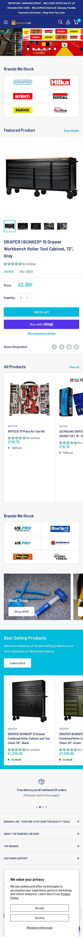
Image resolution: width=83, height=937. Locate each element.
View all (74, 367)
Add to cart (41, 312)
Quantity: (10, 297)
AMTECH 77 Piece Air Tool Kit (26, 431)
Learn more (17, 663)
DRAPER (9, 271)
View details (71, 130)
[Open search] (60, 22)
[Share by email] (76, 346)
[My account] (68, 22)
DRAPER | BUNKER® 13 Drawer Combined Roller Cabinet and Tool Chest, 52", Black (29, 738)
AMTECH (12, 426)
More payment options (42, 333)
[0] (76, 22)
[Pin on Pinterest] (61, 346)
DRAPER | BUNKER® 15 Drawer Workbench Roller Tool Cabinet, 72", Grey (39, 248)
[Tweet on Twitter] (69, 346)
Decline (39, 918)
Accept (39, 908)
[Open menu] (6, 22)
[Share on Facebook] (54, 346)
